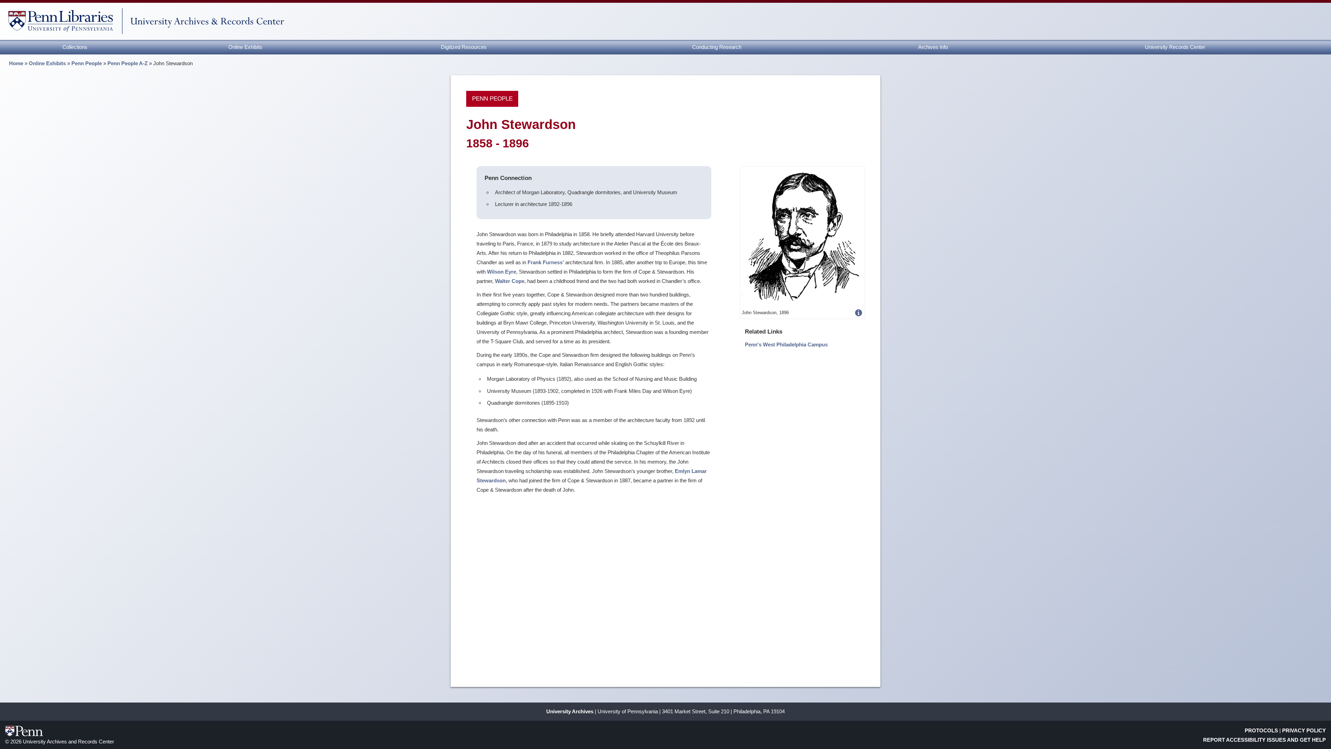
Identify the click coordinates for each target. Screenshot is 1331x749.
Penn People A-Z (127, 63)
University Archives (569, 711)
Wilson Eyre (501, 272)
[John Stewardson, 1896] (802, 237)
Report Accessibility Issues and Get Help (1264, 740)
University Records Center (1175, 47)
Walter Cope (509, 281)
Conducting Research (716, 47)
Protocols (1261, 730)
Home (16, 63)
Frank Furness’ (546, 262)
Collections (74, 47)
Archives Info (933, 47)
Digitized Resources (464, 47)
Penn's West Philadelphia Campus (786, 344)
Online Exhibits (245, 47)
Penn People (86, 63)
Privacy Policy (1304, 730)
